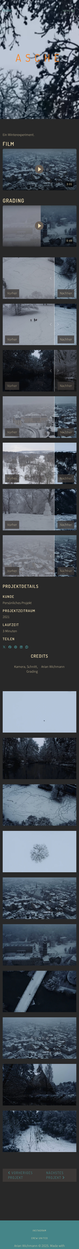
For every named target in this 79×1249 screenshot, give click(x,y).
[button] (69, 11)
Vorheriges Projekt (20, 1175)
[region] (40, 169)
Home (7, 10)
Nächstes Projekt (55, 1175)
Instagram (39, 1230)
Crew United (39, 1238)
